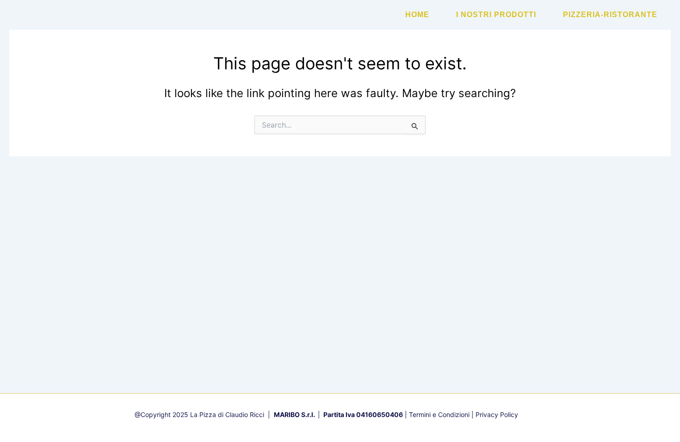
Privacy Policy (497, 414)
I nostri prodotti (496, 14)
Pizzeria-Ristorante (610, 14)
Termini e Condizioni (439, 414)
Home (417, 14)
